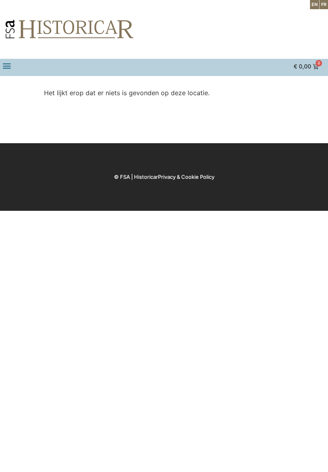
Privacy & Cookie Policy (186, 177)
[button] (6, 65)
